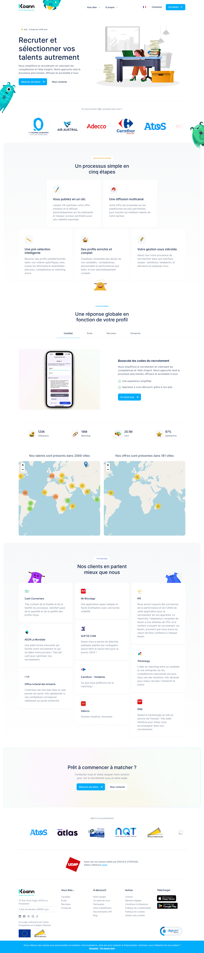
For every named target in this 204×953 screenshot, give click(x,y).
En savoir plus (107, 948)
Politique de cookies (135, 911)
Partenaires (98, 904)
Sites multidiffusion (102, 908)
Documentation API (102, 911)
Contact (129, 896)
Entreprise (66, 908)
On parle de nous (101, 900)
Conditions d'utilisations (136, 904)
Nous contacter (59, 81)
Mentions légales (133, 900)
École (63, 900)
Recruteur (66, 904)
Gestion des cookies (135, 915)
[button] (93, 7)
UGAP (104, 865)
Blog (95, 915)
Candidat (65, 896)
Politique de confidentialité (138, 908)
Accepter (93, 948)
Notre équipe (99, 896)
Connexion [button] (157, 7)
